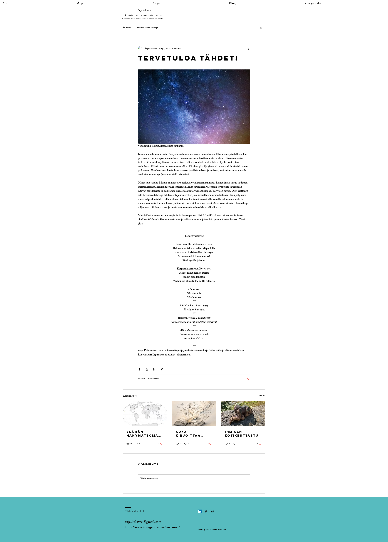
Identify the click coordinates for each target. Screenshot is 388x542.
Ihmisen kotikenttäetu (242, 433)
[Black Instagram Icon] (212, 511)
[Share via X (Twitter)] (146, 369)
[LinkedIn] (200, 511)
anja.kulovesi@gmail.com (143, 522)
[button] (261, 28)
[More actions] (248, 48)
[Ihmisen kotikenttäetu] (243, 413)
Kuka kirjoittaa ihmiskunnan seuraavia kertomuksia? (192, 433)
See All (262, 396)
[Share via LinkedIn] (154, 369)
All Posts (127, 27)
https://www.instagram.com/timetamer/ (152, 528)
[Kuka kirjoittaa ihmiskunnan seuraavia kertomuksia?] (194, 413)
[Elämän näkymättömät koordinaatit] (145, 413)
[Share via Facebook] (139, 369)
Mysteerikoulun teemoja (147, 27)
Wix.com (222, 530)
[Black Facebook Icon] (206, 511)
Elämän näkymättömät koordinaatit (144, 433)
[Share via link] (161, 369)
